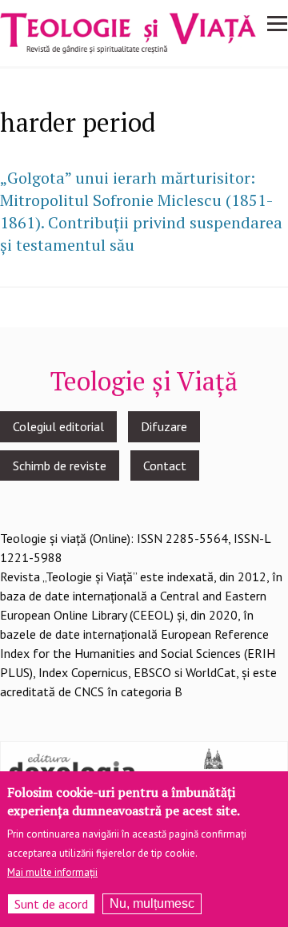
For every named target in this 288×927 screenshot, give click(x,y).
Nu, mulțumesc (152, 903)
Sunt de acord (51, 904)
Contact (164, 465)
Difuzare (164, 426)
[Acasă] (128, 31)
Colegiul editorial (58, 426)
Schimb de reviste (59, 465)
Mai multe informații (52, 872)
